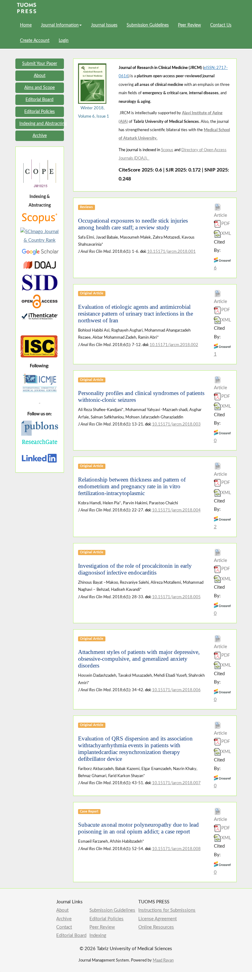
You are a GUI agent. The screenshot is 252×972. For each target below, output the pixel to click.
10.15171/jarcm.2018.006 (176, 690)
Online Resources (156, 927)
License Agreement (157, 919)
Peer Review (189, 25)
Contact (64, 927)
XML (226, 233)
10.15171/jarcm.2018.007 (176, 783)
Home (26, 25)
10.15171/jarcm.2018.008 (176, 849)
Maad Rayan (163, 960)
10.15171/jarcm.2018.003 (176, 424)
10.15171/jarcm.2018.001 (171, 251)
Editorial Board (71, 935)
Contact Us (220, 25)
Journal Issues (104, 25)
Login (64, 40)
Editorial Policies (106, 919)
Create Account (34, 40)
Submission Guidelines (148, 25)
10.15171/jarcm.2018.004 (176, 510)
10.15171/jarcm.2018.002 (174, 345)
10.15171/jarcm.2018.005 (176, 597)
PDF (225, 223)
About (62, 910)
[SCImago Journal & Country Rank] (39, 235)
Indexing (97, 935)
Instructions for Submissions (166, 910)
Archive (64, 919)
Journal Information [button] (60, 25)
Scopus (167, 150)
